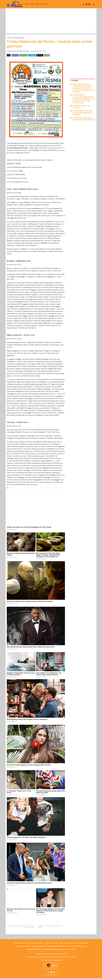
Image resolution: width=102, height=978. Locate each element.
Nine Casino (82, 946)
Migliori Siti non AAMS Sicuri (35, 949)
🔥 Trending (74, 80)
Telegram (32, 55)
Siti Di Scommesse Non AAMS (57, 946)
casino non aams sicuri (51, 943)
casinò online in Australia (23, 946)
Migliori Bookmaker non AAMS (54, 949)
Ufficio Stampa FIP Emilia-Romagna (18, 51)
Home (9, 37)
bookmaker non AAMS (36, 943)
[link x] (83, 4)
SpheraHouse (54, 974)
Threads (40, 55)
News (26, 4)
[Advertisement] (51, 22)
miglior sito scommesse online (69, 943)
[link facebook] (86, 4)
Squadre (31, 4)
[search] (93, 4)
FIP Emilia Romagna (18, 37)
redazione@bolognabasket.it (53, 960)
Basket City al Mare (41, 4)
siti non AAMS (83, 943)
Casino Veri (42, 946)
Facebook (15, 55)
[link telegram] (89, 4)
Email (47, 55)
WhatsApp (24, 55)
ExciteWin (35, 946)
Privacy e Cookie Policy (21, 943)
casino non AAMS (72, 946)
